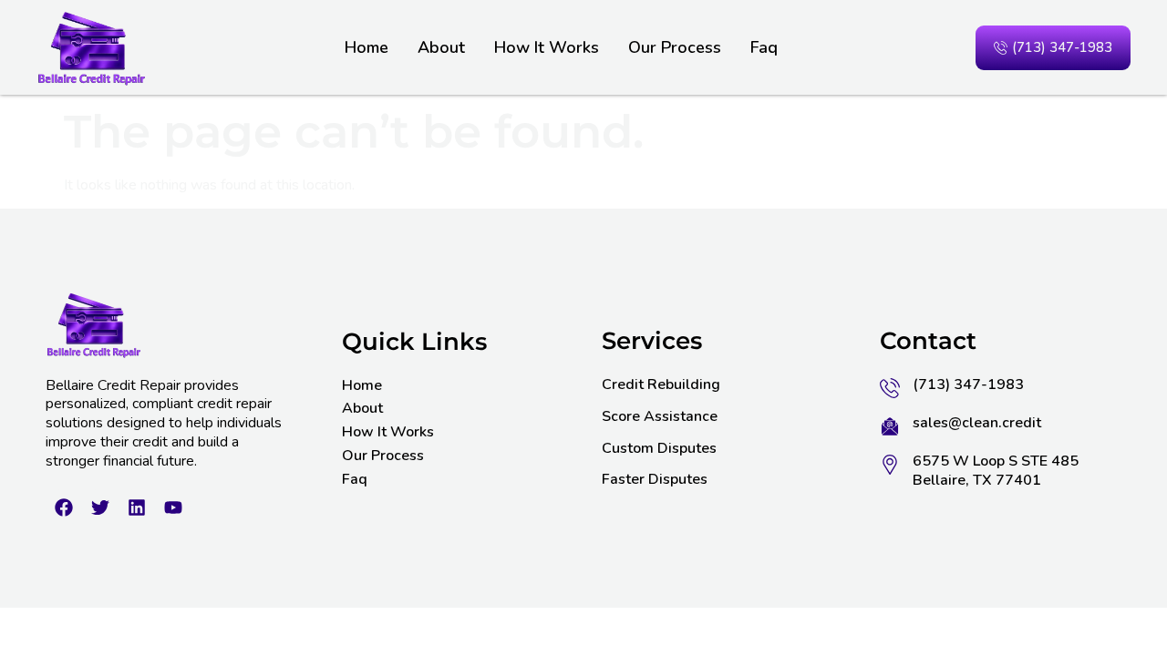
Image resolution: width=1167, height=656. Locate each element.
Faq (764, 47)
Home (366, 47)
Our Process (674, 47)
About (441, 47)
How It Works (546, 47)
